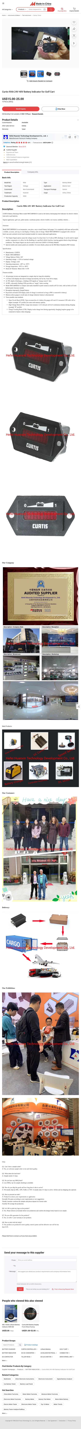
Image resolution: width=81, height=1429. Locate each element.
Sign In (5, 162)
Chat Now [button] (61, 109)
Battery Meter (29, 1399)
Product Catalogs (32, 1345)
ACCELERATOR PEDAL (47, 1353)
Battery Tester (37, 15)
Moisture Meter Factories (49, 1394)
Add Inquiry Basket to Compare (40, 81)
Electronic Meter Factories (12, 1399)
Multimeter (7, 1379)
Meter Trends (58, 1404)
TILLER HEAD (25, 1357)
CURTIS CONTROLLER (28, 1349)
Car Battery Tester (10, 1384)
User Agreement (52, 1421)
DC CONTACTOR (7, 1357)
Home (4, 15)
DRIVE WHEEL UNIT (66, 1357)
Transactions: (43, 142)
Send (20, 1289)
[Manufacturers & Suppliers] (40, 4)
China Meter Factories (11, 1394)
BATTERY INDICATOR (9, 1353)
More (4, 1413)
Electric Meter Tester (10, 1404)
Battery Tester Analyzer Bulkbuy (14, 1409)
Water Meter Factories (30, 1394)
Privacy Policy (72, 1421)
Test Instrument (26, 15)
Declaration (62, 1421)
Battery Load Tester (26, 1384)
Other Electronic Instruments (24, 1379)
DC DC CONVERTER (27, 1353)
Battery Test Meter (45, 1399)
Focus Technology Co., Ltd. (26, 1421)
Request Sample (37, 114)
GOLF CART (63, 1349)
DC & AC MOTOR (45, 1357)
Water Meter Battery (61, 1399)
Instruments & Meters (14, 15)
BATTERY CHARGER (8, 1349)
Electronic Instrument (45, 1379)
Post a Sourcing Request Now (63, 1289)
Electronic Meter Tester (28, 1404)
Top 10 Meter (45, 1404)
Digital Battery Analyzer (64, 1379)
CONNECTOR (64, 1353)
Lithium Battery (45, 1349)
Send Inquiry (21, 109)
